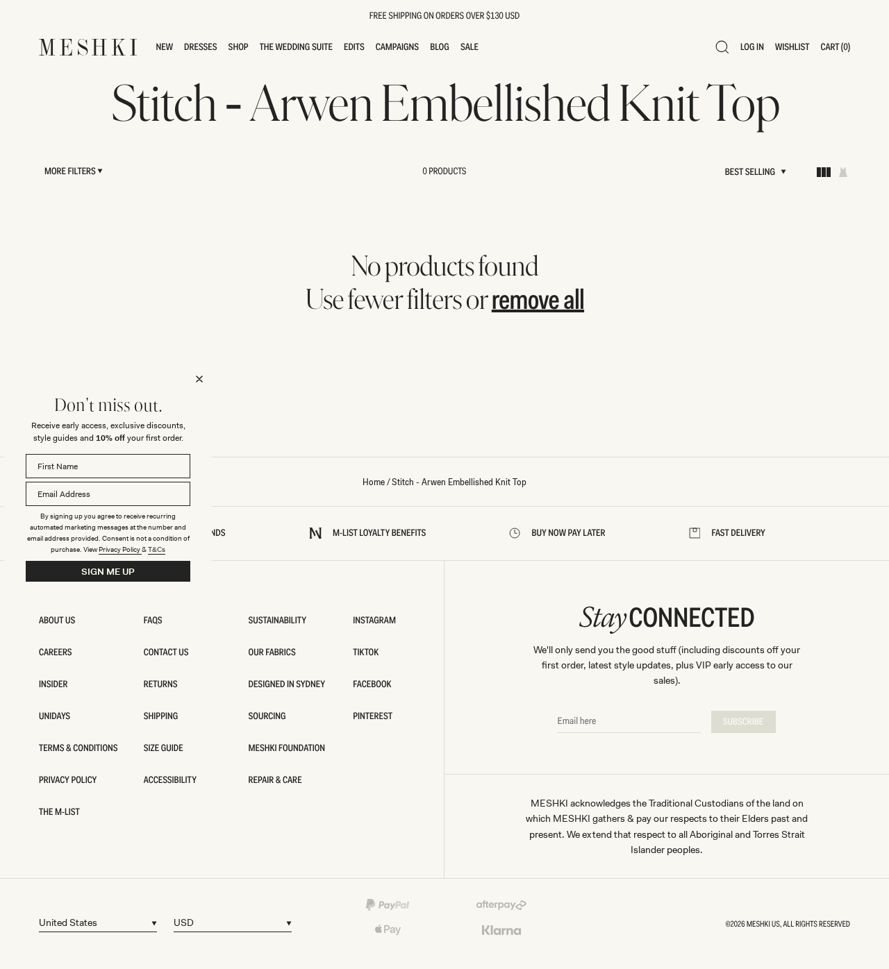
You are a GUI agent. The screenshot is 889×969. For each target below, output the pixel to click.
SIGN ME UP (108, 572)
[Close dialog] (199, 379)
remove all (538, 299)
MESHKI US (763, 923)
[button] (165, 47)
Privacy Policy (120, 549)
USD (184, 922)
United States (68, 922)
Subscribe (743, 722)
